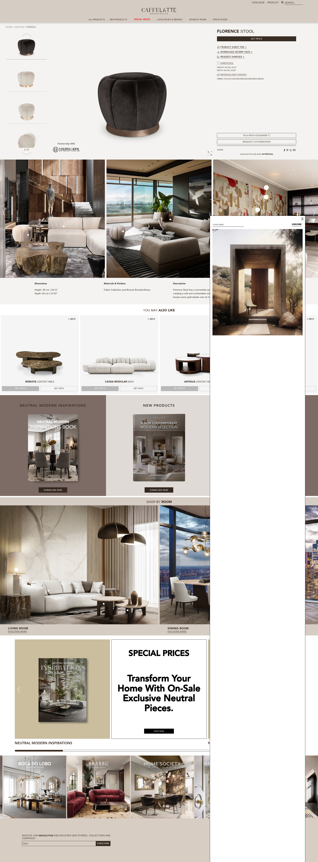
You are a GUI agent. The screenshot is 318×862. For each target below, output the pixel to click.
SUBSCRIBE (103, 843)
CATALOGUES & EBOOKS (169, 19)
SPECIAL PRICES (142, 20)
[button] (26, 155)
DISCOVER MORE (17, 631)
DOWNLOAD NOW (53, 490)
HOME (9, 27)
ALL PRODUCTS (97, 19)
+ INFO (72, 319)
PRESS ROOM (220, 19)
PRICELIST (273, 2)
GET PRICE (20, 388)
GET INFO (59, 388)
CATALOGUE (258, 2)
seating (20, 27)
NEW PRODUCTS (118, 19)
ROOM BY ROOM (197, 19)
